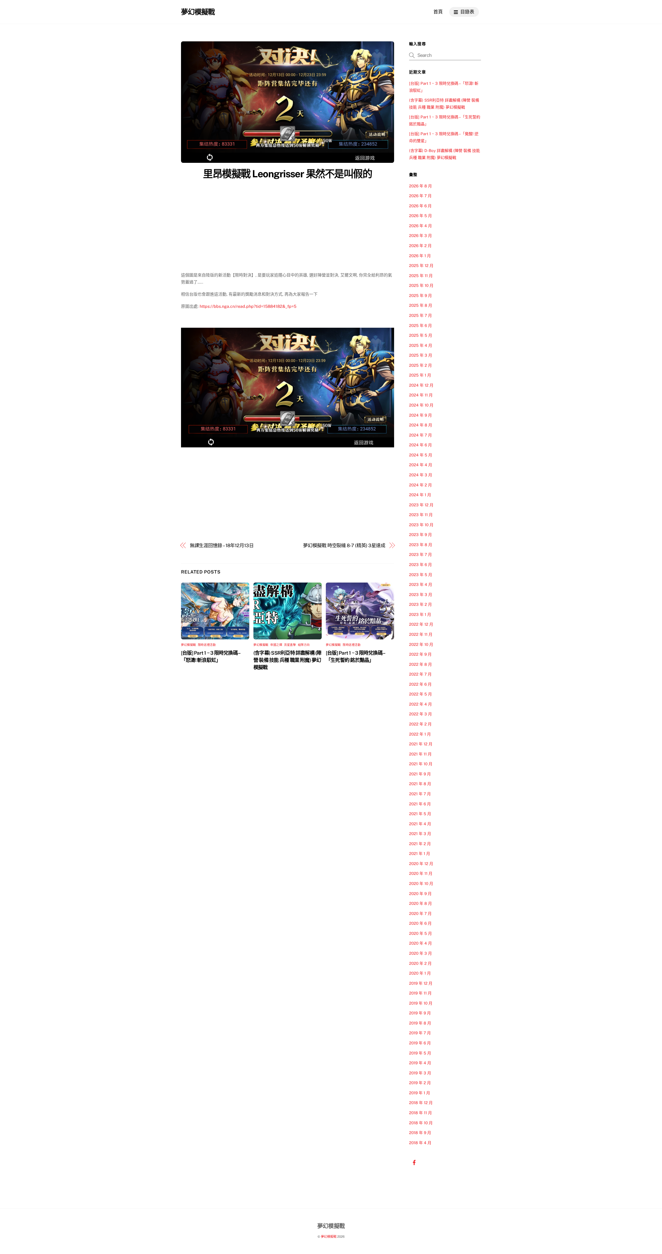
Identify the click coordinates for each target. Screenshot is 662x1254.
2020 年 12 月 (421, 863)
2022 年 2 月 (420, 724)
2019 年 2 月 (420, 1083)
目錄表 (466, 11)
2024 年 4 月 (420, 465)
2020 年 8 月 (420, 903)
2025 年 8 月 (420, 305)
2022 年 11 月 (420, 634)
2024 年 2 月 (420, 485)
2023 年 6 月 (420, 564)
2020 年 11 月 (420, 873)
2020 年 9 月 (420, 893)
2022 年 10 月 (421, 644)
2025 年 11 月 (421, 275)
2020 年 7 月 (420, 913)
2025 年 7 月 (420, 315)
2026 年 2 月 (420, 245)
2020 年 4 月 (420, 943)
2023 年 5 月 (420, 574)
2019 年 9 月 (420, 1013)
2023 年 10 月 (421, 525)
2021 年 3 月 (420, 833)
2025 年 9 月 (420, 295)
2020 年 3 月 (420, 953)
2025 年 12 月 (421, 265)
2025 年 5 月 (420, 335)
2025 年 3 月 (420, 355)
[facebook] (414, 1162)
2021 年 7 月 (420, 794)
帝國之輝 (276, 645)
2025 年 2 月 (420, 365)
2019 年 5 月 (420, 1053)
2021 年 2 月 (420, 844)
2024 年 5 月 (420, 455)
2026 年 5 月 (420, 215)
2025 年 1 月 (420, 375)
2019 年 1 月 (419, 1093)
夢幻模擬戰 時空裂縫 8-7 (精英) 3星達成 (344, 545)
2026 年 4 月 (420, 226)
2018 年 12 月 (421, 1102)
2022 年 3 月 (420, 714)
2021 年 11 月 (420, 754)
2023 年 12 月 (421, 505)
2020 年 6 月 (420, 923)
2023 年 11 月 (421, 515)
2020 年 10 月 (421, 883)
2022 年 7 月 (420, 674)
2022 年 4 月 (420, 704)
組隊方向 (304, 645)
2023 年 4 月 (420, 584)
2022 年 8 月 (420, 664)
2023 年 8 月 (420, 544)
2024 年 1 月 (420, 495)
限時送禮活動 (207, 645)
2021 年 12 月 (420, 744)
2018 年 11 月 (420, 1113)
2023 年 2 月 (420, 604)
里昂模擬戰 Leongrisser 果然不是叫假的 (287, 174)
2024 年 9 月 (420, 415)
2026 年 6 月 (420, 206)
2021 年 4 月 (420, 824)
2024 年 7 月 (420, 435)
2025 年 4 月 (420, 345)
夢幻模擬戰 (188, 645)
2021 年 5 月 (420, 814)
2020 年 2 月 (420, 963)
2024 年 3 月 (420, 475)
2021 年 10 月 (420, 764)
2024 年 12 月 (421, 385)
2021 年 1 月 (419, 853)
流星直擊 (290, 645)
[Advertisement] (287, 221)
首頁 (438, 11)
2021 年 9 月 (420, 774)
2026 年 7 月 (420, 196)
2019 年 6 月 (420, 1043)
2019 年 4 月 (420, 1063)
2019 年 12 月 (420, 983)
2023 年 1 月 (420, 614)
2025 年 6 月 (420, 325)
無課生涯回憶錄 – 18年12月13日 (222, 545)
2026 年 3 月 (420, 235)
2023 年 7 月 (420, 554)
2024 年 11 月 (421, 395)
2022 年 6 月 (420, 684)
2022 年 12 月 (421, 624)
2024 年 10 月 (421, 405)
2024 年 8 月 (420, 425)
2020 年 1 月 (420, 973)
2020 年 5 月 (420, 933)
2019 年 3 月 (420, 1073)
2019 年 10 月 (420, 1003)
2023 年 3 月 (420, 594)
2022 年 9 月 (420, 654)
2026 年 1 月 (420, 256)
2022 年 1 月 (420, 734)
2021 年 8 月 (420, 784)
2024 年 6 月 (420, 445)
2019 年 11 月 (420, 993)
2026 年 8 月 (420, 186)
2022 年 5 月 (420, 694)
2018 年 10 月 (421, 1123)
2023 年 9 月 (420, 534)
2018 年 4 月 (420, 1143)
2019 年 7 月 (420, 1033)
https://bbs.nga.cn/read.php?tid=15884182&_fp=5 (248, 306)
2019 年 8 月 (420, 1023)
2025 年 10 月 (421, 285)
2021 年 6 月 (420, 804)
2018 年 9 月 (420, 1132)
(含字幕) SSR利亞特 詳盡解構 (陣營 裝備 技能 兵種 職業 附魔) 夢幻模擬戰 (287, 660)
